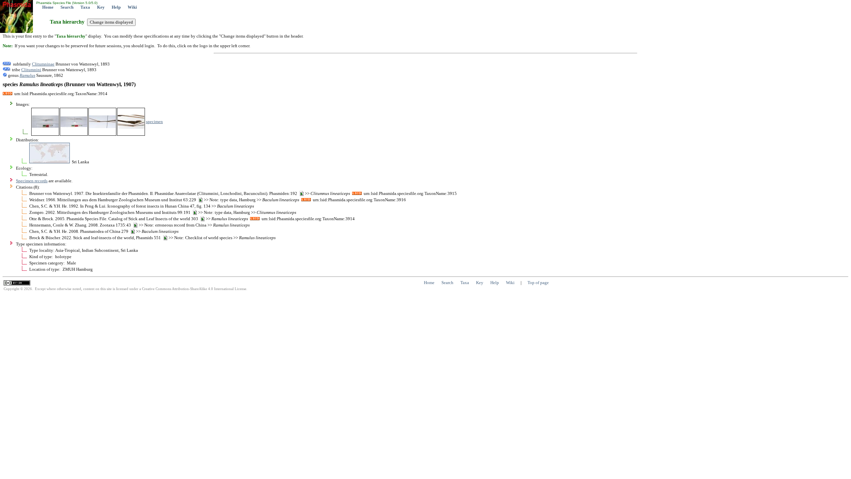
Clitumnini (31, 69)
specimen (154, 121)
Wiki (132, 7)
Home (48, 7)
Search (67, 7)
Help (116, 7)
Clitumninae (43, 64)
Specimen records (32, 180)
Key (101, 7)
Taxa (85, 7)
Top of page (538, 282)
